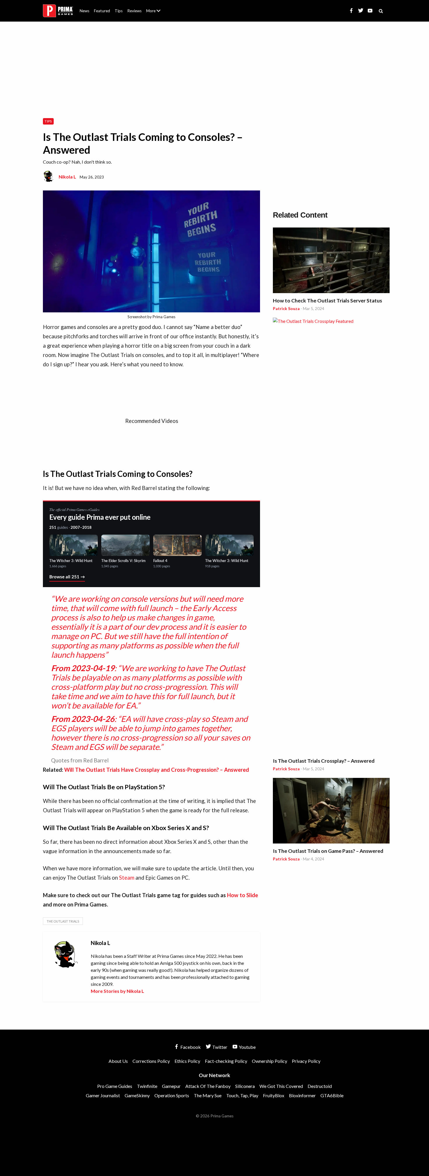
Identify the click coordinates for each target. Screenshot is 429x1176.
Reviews (134, 10)
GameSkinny (137, 1095)
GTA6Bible (331, 1095)
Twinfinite (147, 1086)
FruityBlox (273, 1095)
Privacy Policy (306, 1061)
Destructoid (320, 1086)
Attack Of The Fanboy (208, 1086)
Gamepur (171, 1086)
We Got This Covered (281, 1086)
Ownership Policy (269, 1061)
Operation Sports (171, 1095)
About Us (154, 7)
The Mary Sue (208, 1095)
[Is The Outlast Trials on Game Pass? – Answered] (331, 811)
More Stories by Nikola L (117, 991)
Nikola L (67, 176)
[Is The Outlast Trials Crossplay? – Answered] (331, 536)
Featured (102, 10)
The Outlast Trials (63, 921)
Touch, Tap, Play (242, 1095)
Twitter (219, 1047)
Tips (119, 10)
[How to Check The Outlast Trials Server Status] (331, 261)
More (156, 13)
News (84, 10)
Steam (126, 877)
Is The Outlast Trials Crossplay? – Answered (323, 761)
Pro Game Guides (114, 1086)
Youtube (247, 1047)
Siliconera (245, 1086)
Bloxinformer (302, 1095)
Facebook (190, 1047)
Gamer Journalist (103, 1095)
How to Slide (242, 895)
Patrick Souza (286, 308)
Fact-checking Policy (226, 1061)
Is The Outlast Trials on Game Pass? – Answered (328, 851)
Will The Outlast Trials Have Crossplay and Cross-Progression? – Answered (156, 769)
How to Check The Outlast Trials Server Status (327, 301)
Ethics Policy (187, 1061)
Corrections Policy (151, 1061)
